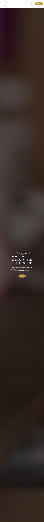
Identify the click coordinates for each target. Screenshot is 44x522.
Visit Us (39, 3)
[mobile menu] (31, 4)
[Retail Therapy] (5, 4)
